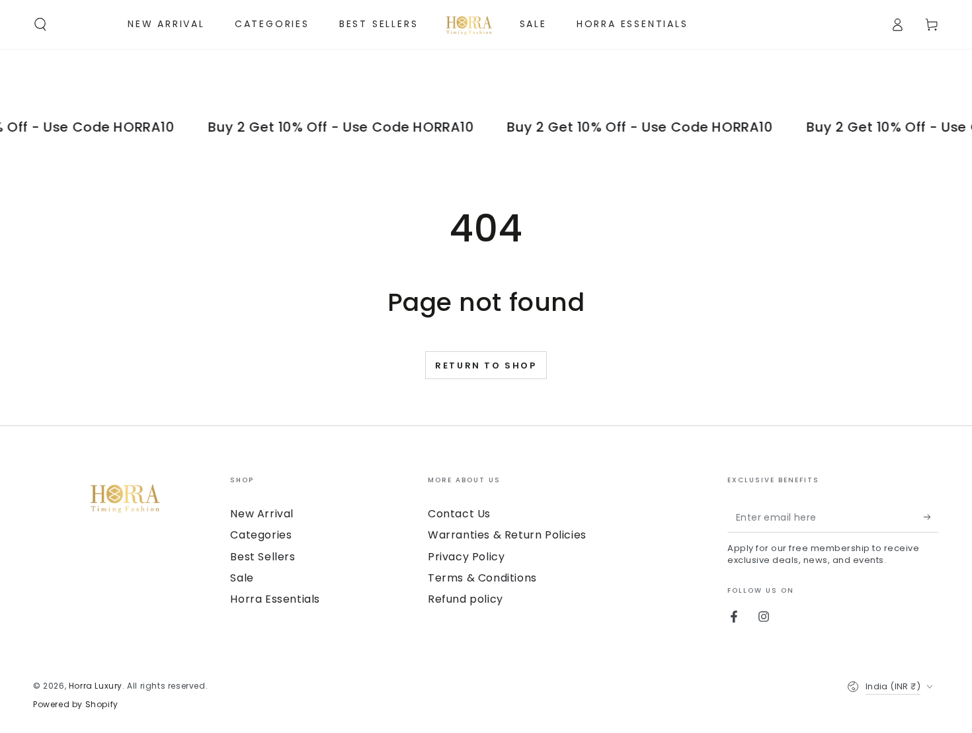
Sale (241, 577)
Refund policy (465, 599)
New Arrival (262, 513)
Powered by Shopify (75, 704)
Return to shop (485, 365)
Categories (261, 534)
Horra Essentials (275, 599)
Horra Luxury (95, 685)
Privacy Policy (466, 556)
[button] (40, 24)
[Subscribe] (931, 517)
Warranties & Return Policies (507, 534)
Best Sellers (262, 556)
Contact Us (459, 513)
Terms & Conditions (482, 577)
